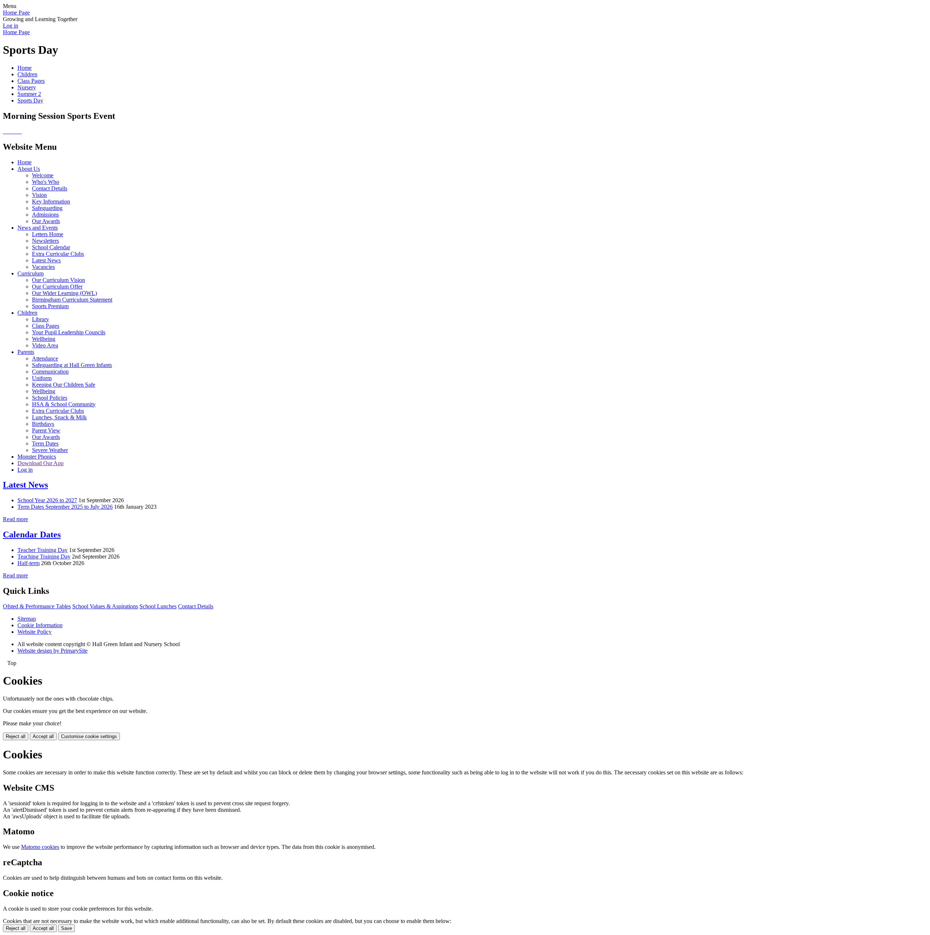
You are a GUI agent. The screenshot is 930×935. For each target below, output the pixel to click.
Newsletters (45, 241)
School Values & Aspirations (105, 606)
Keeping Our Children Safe (63, 385)
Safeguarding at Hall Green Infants (72, 365)
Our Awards (46, 221)
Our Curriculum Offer (57, 286)
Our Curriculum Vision (58, 280)
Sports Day (30, 100)
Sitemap (26, 619)
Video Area (45, 345)
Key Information (51, 201)
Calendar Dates (32, 534)
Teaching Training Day (43, 556)
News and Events (37, 228)
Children (27, 74)
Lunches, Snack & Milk (59, 417)
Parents (25, 352)
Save (66, 928)
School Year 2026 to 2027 (47, 500)
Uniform (42, 378)
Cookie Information (39, 625)
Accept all (43, 736)
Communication (50, 371)
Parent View (46, 430)
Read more (15, 519)
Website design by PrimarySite (52, 651)
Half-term (28, 563)
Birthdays (43, 424)
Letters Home (47, 234)
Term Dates (45, 443)
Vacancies (43, 267)
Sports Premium (50, 306)
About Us (28, 169)
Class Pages (31, 81)
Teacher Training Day (42, 550)
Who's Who (45, 182)
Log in (10, 26)
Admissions (45, 214)
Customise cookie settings (89, 736)
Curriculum (30, 273)
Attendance (45, 358)
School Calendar (51, 247)
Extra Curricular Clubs (58, 254)
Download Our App (40, 463)
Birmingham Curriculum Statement (72, 300)
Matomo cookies (40, 847)
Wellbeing (43, 339)
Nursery (26, 87)
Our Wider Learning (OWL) (64, 293)
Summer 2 (29, 94)
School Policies (49, 398)
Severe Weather (50, 450)
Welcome (42, 175)
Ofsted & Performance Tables (37, 606)
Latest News (46, 260)
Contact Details (49, 188)
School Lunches (158, 606)
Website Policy (34, 632)
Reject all (15, 736)
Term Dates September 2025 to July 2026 (65, 507)
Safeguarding (47, 208)
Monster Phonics (36, 457)
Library (40, 319)
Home (24, 68)
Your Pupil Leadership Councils (68, 332)
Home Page (16, 12)
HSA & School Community (64, 404)
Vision (39, 195)
